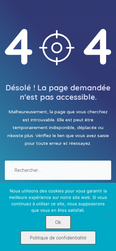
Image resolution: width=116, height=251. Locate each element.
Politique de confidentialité (58, 238)
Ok (58, 222)
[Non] (108, 217)
